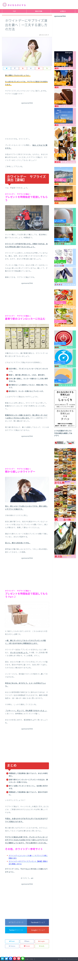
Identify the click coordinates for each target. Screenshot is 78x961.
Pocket (27, 946)
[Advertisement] (27, 119)
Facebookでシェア (38, 922)
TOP (14, 11)
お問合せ (63, 11)
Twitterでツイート (16, 930)
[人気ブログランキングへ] (59, 443)
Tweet (13, 941)
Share (27, 941)
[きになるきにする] (14, 4)
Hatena (12, 946)
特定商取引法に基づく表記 (25, 959)
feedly (42, 946)
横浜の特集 (38, 11)
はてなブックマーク (16, 922)
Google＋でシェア (38, 930)
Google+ (42, 941)
